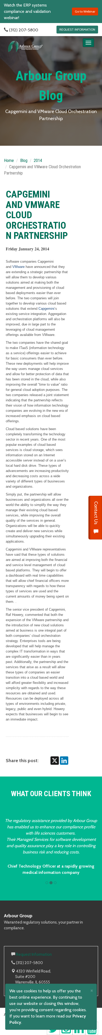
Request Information (34, 954)
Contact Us (96, 513)
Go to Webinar (85, 11)
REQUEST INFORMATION (77, 29)
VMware (18, 267)
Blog (23, 160)
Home (9, 160)
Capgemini (46, 309)
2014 (38, 160)
